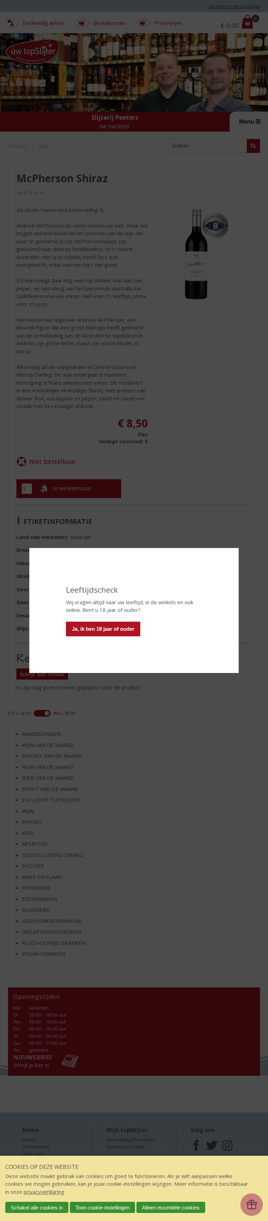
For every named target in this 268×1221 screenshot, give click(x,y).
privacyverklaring (44, 1191)
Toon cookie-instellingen (102, 1208)
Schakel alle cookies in (37, 1208)
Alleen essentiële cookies (171, 1208)
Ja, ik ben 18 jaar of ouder (103, 629)
